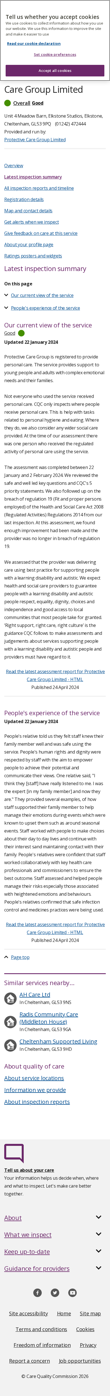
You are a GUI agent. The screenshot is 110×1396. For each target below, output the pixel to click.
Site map (90, 1313)
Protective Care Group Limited (34, 139)
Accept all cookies (55, 70)
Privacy (88, 1345)
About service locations (34, 1078)
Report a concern (29, 1360)
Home (64, 1313)
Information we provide (35, 1090)
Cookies (85, 1329)
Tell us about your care (29, 1170)
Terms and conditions (41, 1329)
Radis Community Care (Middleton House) (48, 1017)
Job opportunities (80, 1360)
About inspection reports (37, 1102)
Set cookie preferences (55, 54)
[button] (55, 102)
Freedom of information (42, 1345)
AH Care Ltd (34, 994)
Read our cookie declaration (34, 43)
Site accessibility (28, 1313)
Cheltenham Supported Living (58, 1041)
